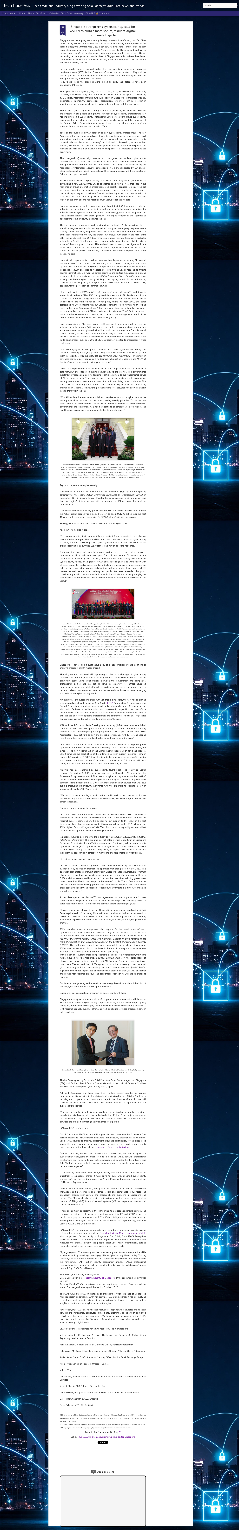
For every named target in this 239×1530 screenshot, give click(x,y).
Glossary (78, 13)
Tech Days (66, 13)
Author (105, 13)
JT (120, 1432)
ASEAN (87, 1436)
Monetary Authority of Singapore (99, 1277)
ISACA (110, 703)
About (31, 13)
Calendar (54, 13)
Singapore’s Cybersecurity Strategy (113, 1147)
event (94, 1436)
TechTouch (41, 13)
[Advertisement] (164, 76)
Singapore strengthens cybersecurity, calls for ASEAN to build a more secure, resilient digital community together (103, 31)
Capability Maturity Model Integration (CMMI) (123, 1233)
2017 (81, 1436)
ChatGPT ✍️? (93, 13)
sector (121, 1436)
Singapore (130, 1436)
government (104, 1436)
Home (22, 13)
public (114, 1436)
